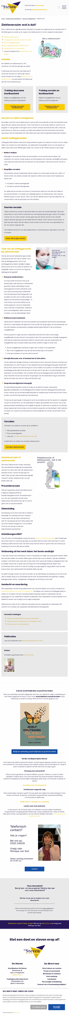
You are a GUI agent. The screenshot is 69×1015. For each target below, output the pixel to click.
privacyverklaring (47, 908)
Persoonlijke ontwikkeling (52, 982)
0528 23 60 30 (39, 5)
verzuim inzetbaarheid (28, 18)
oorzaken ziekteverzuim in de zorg (25, 436)
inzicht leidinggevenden (12, 43)
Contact (34, 869)
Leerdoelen (51, 979)
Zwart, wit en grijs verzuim (15, 238)
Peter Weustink (29, 655)
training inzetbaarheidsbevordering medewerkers (23, 618)
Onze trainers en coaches (51, 968)
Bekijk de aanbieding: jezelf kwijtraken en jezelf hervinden (34, 751)
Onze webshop (51, 976)
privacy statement (16, 1012)
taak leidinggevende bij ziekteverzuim (16, 45)
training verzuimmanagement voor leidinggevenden (24, 621)
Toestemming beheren (38, 1007)
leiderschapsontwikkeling (13, 18)
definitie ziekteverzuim (11, 37)
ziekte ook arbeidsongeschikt (45, 538)
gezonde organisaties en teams (32, 641)
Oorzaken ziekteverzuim (15, 447)
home (3, 18)
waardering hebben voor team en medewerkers (17, 591)
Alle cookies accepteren (56, 1007)
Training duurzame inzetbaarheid (17, 107)
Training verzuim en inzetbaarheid (52, 107)
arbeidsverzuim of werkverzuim (14, 48)
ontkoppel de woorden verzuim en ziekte (17, 40)
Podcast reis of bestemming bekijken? (51, 984)
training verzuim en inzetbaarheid (18, 624)
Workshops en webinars (52, 974)
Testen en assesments (51, 971)
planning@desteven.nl (39, 9)
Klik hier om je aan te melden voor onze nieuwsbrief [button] (34, 899)
